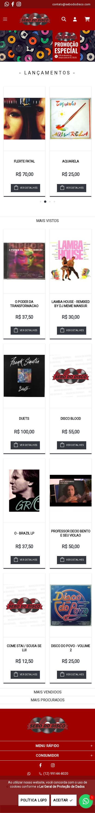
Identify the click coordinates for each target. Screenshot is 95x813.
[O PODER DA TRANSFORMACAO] (24, 261)
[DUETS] (24, 376)
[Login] (76, 19)
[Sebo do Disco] (34, 19)
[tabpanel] (47, 46)
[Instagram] (19, 4)
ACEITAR (60, 800)
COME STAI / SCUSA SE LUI (24, 648)
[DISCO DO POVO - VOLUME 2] (71, 605)
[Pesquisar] (65, 19)
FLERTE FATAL (24, 161)
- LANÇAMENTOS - (47, 73)
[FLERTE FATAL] (24, 119)
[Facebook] (12, 4)
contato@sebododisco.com (71, 4)
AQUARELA (70, 161)
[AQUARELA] (70, 119)
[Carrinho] (87, 19)
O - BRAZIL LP (24, 533)
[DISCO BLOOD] (71, 376)
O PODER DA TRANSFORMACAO (24, 304)
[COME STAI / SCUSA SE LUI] (24, 605)
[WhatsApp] (7, 4)
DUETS (24, 418)
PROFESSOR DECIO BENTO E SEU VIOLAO (70, 533)
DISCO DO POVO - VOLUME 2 (70, 648)
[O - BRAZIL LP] (24, 491)
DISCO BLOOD (71, 418)
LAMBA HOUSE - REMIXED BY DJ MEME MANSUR (71, 304)
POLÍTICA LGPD (34, 800)
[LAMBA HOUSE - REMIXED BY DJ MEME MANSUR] (71, 261)
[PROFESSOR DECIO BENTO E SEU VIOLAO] (71, 491)
